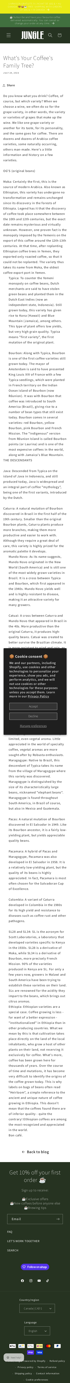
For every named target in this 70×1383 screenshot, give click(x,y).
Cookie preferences (37, 1379)
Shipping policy (23, 1373)
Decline (33, 716)
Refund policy (57, 1360)
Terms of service (47, 1367)
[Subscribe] (58, 1219)
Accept (33, 706)
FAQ (9, 1232)
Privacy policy (25, 1367)
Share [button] (11, 85)
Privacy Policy (38, 696)
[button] (8, 35)
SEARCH (12, 1250)
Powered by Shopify (34, 1360)
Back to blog (38, 1151)
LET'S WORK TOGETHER (23, 1241)
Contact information (47, 1373)
